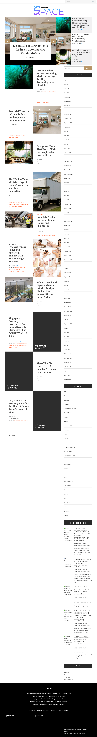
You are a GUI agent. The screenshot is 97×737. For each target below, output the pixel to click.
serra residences (24, 133)
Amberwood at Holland (48, 163)
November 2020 (68, 362)
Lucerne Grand (40, 168)
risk (24, 204)
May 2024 (66, 191)
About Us (66, 672)
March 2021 (67, 349)
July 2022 (66, 281)
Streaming (67, 511)
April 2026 (66, 93)
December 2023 (68, 212)
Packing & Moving (68, 481)
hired (43, 380)
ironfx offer (47, 98)
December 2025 (68, 110)
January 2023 (67, 255)
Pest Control (48, 380)
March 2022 (67, 298)
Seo (65, 498)
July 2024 (66, 182)
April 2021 (66, 345)
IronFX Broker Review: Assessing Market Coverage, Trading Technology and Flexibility (81, 22)
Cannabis (66, 400)
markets (48, 100)
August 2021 (67, 328)
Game (65, 434)
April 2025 (66, 144)
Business (66, 396)
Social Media (67, 503)
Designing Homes (41, 166)
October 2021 (67, 319)
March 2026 (67, 97)
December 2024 (68, 161)
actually (16, 343)
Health (20, 269)
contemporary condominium (16, 128)
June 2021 (66, 336)
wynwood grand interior (43, 308)
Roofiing (66, 494)
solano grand (50, 307)
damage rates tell (19, 197)
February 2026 (67, 101)
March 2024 (67, 200)
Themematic (82, 733)
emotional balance (13, 269)
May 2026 (66, 88)
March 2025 (67, 148)
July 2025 (66, 131)
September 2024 (68, 174)
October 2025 (67, 118)
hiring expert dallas (17, 200)
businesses (39, 235)
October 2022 (67, 268)
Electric (66, 417)
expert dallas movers (18, 198)
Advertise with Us (68, 679)
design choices (46, 305)
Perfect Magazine (72, 733)
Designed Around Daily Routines (45, 165)
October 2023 (67, 217)
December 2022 (68, 259)
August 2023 (67, 225)
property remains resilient (15, 422)
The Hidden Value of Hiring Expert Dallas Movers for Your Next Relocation (18, 185)
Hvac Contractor (68, 451)
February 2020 (67, 379)
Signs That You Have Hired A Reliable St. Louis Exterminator (46, 367)
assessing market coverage (49, 91)
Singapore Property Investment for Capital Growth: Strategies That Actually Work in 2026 (18, 327)
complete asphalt (46, 235)
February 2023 (67, 251)
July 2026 (66, 84)
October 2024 (67, 170)
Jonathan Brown (15, 341)
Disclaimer (67, 675)
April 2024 (66, 195)
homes (53, 235)
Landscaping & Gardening (70, 455)
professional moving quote (16, 204)
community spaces (18, 126)
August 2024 (67, 178)
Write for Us (67, 677)
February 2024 (67, 204)
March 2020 (67, 375)
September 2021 (68, 324)
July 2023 (66, 229)
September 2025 (68, 123)
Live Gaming (67, 460)
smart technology (13, 135)
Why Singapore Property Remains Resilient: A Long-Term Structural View (19, 406)
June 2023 (66, 234)
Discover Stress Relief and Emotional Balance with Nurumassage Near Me (17, 254)
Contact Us (67, 670)
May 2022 (66, 289)
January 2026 (67, 105)
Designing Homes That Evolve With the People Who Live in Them (81, 53)
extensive (49, 95)
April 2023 (66, 242)
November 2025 (68, 114)
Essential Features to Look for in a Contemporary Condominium (30, 49)
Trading (66, 515)
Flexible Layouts (49, 166)
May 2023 (66, 238)
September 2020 (68, 371)
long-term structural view (21, 420)
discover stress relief (19, 267)
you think (21, 206)
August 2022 (67, 277)
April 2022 (66, 294)
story (26, 204)
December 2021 (68, 311)
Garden (66, 438)
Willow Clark (31, 57)
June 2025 (66, 135)
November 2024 (68, 165)
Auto (65, 391)
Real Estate (11, 108)
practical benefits (20, 131)
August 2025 (67, 127)
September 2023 (68, 221)
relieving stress (24, 271)
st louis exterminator (46, 382)
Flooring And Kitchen (69, 425)
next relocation (21, 202)
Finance (39, 68)
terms (47, 102)
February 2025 (67, 152)
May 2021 (66, 341)
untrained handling (14, 206)
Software (66, 507)
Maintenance (40, 214)
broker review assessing (43, 93)
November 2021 (68, 315)
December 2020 (68, 358)
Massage (66, 468)
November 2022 (68, 264)
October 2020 (67, 366)
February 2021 (67, 354)
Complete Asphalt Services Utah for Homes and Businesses (46, 221)
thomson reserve (21, 424)
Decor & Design (68, 413)
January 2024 (67, 208)
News (10, 315)
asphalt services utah (48, 233)
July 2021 (66, 332)
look (14, 131)
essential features (16, 130)
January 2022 (67, 307)
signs (39, 382)
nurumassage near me (14, 271)
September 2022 (68, 272)
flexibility (39, 96)
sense (18, 133)
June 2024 (66, 187)
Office (65, 477)
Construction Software (70, 408)
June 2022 (66, 285)
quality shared (12, 133)
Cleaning (66, 404)
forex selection (46, 96)
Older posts (11, 435)
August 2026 (67, 80)
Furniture (66, 430)
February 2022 (67, 302)
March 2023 (67, 247)
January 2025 (67, 157)
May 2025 (66, 140)
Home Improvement (13, 176)
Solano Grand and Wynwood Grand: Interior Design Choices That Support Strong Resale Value (47, 290)
